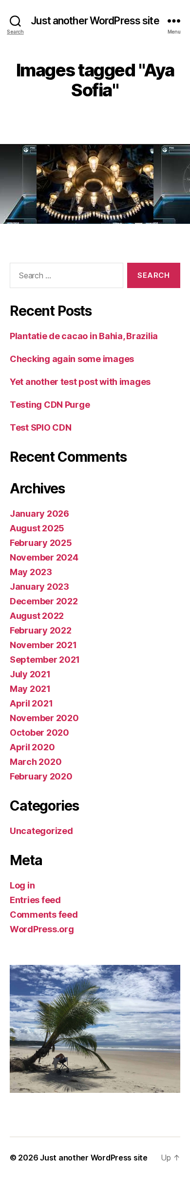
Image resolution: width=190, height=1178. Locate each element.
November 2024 (44, 557)
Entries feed (35, 900)
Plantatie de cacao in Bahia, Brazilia (84, 336)
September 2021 (45, 659)
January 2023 (39, 586)
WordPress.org (42, 929)
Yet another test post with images (80, 382)
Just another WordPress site (95, 21)
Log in (22, 885)
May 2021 (30, 689)
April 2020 (32, 747)
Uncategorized (41, 831)
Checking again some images (72, 359)
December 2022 (44, 601)
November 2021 (43, 645)
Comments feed (44, 914)
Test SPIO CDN (41, 427)
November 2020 (44, 718)
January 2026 (39, 513)
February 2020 (41, 776)
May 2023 (31, 572)
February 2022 (41, 630)
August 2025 (37, 528)
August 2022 (37, 616)
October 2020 (39, 732)
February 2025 (41, 543)
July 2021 (30, 674)
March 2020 (35, 762)
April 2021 (31, 703)
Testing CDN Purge (50, 404)
